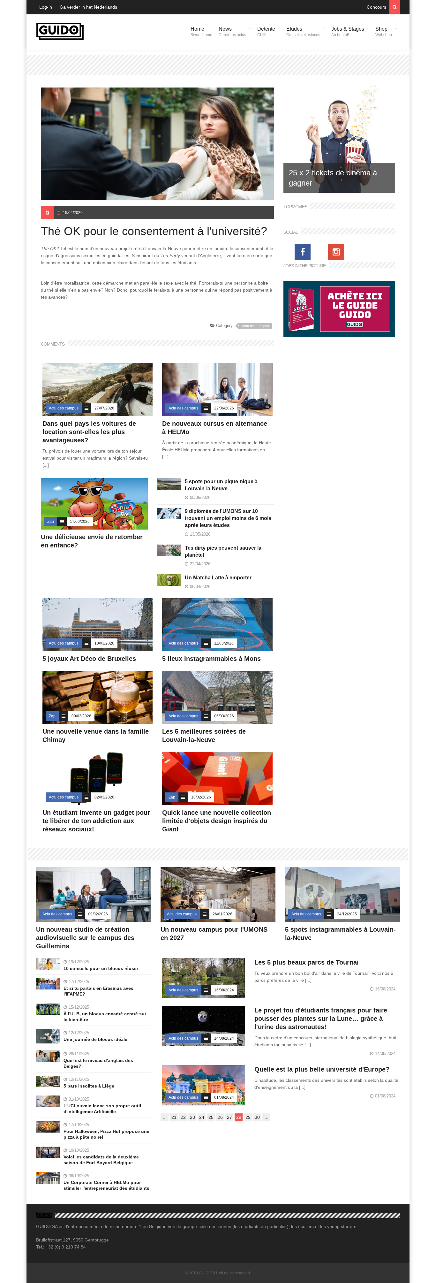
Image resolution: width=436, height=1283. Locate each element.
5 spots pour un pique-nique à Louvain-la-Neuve (221, 485)
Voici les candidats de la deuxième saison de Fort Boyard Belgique (101, 1159)
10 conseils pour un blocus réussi (101, 968)
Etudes (303, 31)
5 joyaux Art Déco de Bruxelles (90, 658)
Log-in (45, 7)
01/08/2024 (224, 1097)
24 (201, 1117)
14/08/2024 (224, 1038)
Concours (376, 7)
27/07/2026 (104, 408)
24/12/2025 (347, 914)
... (165, 1117)
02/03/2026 (104, 797)
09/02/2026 (98, 914)
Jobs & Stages (347, 31)
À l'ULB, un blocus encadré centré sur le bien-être (105, 1016)
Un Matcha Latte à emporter (218, 577)
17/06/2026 (80, 521)
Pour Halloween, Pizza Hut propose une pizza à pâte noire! (106, 1134)
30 (257, 1117)
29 (248, 1117)
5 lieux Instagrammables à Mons (211, 658)
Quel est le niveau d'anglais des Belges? (98, 1063)
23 (192, 1117)
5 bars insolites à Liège (89, 1085)
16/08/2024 (224, 990)
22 (183, 1117)
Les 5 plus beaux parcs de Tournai (306, 962)
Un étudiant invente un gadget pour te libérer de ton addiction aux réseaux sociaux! (96, 821)
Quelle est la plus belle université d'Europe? (321, 1069)
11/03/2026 (224, 643)
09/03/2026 (81, 716)
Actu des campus (255, 326)
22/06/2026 (224, 408)
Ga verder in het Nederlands (88, 7)
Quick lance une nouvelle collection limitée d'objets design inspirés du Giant (216, 821)
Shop (383, 31)
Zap (50, 521)
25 (211, 1117)
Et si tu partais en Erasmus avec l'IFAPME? (98, 991)
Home (201, 31)
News (232, 31)
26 (220, 1117)
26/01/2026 (222, 914)
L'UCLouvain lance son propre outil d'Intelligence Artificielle (102, 1108)
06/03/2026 (224, 716)
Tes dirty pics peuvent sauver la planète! (223, 551)
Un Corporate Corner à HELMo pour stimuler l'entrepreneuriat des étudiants (106, 1185)
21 (174, 1117)
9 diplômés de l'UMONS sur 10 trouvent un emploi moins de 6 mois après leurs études (228, 518)
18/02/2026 (201, 797)
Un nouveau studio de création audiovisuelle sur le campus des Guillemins (85, 938)
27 (229, 1117)
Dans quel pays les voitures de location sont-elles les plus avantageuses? (89, 432)
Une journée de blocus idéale (95, 1039)
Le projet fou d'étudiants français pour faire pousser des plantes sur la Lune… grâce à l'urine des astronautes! (320, 1018)
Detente (266, 31)
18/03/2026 (104, 643)
